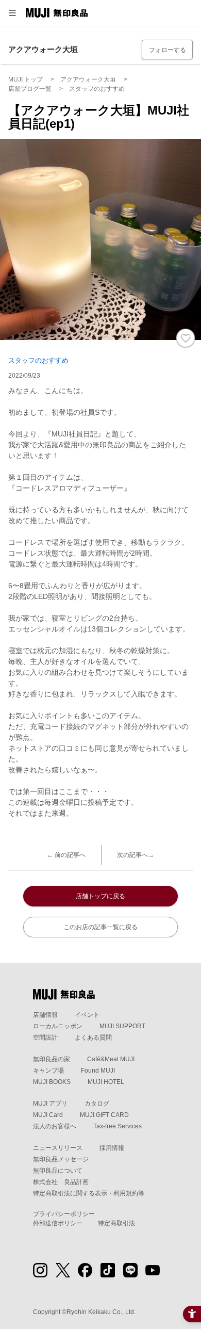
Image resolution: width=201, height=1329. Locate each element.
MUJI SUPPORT (122, 1026)
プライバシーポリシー (64, 1214)
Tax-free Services (117, 1126)
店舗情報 (45, 1014)
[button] (12, 13)
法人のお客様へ (54, 1126)
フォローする (167, 50)
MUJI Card (48, 1115)
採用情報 (111, 1148)
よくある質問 (93, 1037)
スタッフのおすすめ (38, 360)
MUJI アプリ (50, 1103)
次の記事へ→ (135, 854)
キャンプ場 (48, 1070)
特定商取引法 (116, 1223)
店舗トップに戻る (100, 896)
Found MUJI (98, 1070)
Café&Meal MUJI (111, 1059)
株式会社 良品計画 (61, 1182)
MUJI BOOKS (52, 1081)
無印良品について (57, 1170)
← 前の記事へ (66, 854)
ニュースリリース (57, 1148)
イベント (87, 1014)
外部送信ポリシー (57, 1223)
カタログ (97, 1103)
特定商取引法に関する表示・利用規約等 (88, 1193)
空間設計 (45, 1037)
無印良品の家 (51, 1059)
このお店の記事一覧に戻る (100, 927)
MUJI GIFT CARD (104, 1115)
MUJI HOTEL (106, 1081)
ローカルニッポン (57, 1026)
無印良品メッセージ (61, 1159)
